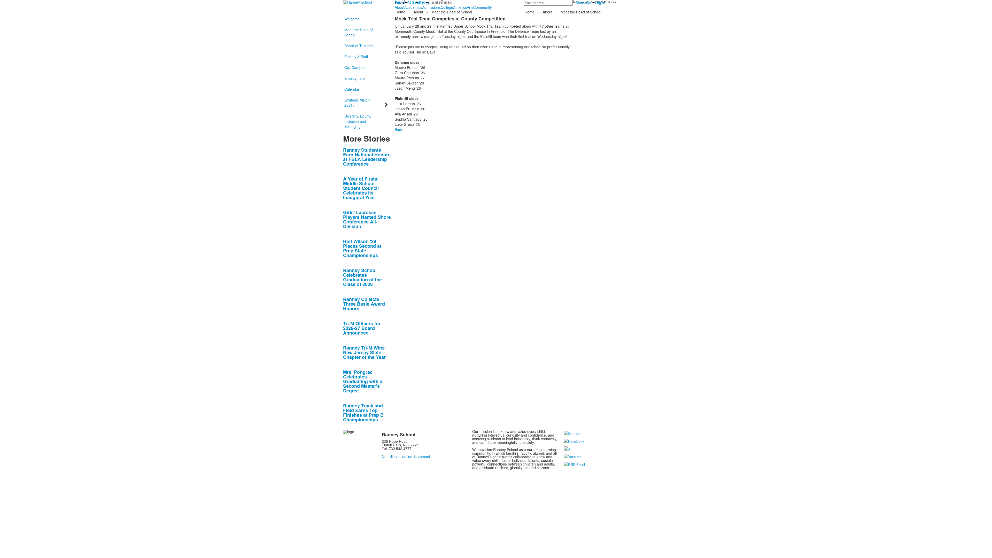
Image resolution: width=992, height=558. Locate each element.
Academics (413, 7)
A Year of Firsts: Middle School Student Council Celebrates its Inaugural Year (361, 188)
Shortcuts (583, 2)
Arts (470, 7)
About (399, 7)
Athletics (460, 7)
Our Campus (354, 67)
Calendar (351, 89)
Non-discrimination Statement (406, 456)
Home (401, 11)
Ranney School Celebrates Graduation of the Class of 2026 (362, 277)
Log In (600, 2)
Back (399, 129)
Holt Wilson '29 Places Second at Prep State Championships (362, 248)
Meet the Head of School (358, 32)
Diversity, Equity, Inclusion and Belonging (357, 121)
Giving (424, 2)
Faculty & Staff (356, 56)
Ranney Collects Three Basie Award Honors (364, 304)
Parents (401, 2)
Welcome (352, 18)
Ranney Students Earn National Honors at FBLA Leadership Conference (367, 156)
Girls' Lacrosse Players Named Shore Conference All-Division (367, 219)
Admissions (431, 7)
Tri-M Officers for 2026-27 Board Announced (362, 328)
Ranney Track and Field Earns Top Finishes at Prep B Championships (363, 412)
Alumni (413, 2)
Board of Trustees (359, 45)
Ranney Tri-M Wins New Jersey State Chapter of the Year (364, 352)
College (447, 7)
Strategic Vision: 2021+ (357, 102)
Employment (354, 78)
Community (482, 7)
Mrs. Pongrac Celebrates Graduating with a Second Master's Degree (362, 381)
